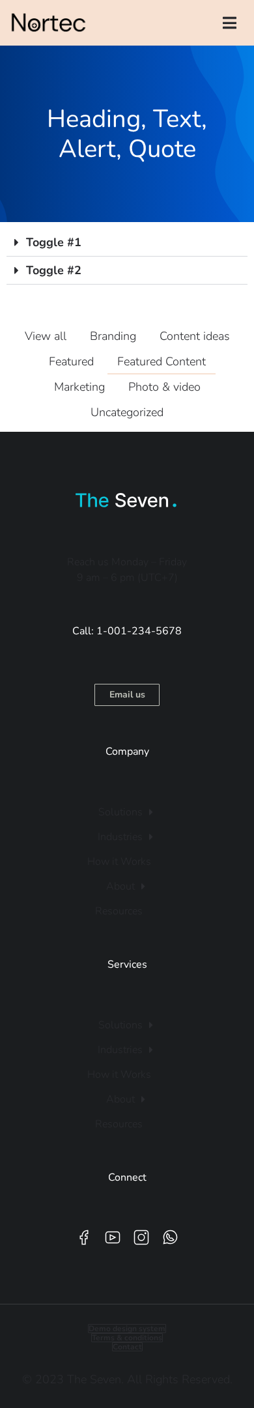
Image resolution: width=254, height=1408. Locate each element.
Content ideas (195, 336)
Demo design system (127, 1328)
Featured (71, 361)
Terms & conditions (127, 1337)
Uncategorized (127, 412)
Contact (127, 1346)
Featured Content (161, 361)
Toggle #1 (53, 242)
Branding (113, 336)
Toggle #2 (53, 270)
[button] (229, 23)
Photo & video (164, 387)
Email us (127, 694)
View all (45, 336)
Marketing (79, 387)
